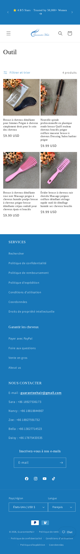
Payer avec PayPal (20, 338)
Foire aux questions (22, 348)
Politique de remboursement (29, 273)
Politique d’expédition (32, 544)
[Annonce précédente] (8, 12)
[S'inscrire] (61, 463)
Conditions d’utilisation (59, 538)
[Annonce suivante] (72, 12)
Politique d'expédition (24, 282)
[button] (8, 33)
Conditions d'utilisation (25, 292)
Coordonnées (18, 302)
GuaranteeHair (26, 531)
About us (15, 367)
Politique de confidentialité (28, 263)
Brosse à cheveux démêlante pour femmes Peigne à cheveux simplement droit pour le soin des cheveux (20, 124)
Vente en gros (18, 358)
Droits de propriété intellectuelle (31, 311)
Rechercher (16, 253)
